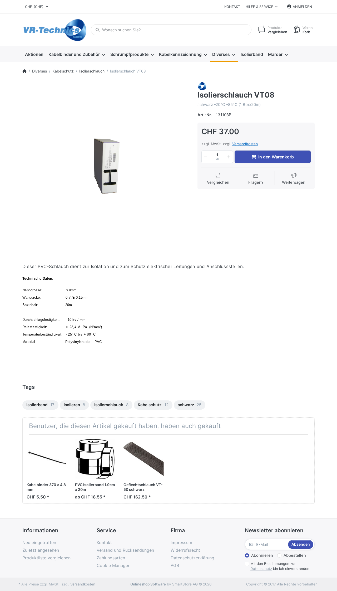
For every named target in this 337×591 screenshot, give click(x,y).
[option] (106, 165)
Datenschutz (261, 568)
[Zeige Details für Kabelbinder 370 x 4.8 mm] (47, 459)
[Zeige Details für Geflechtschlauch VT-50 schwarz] (143, 459)
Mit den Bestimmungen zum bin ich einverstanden (279, 566)
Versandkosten (245, 144)
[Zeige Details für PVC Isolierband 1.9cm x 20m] (95, 459)
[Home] (24, 71)
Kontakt (232, 6)
